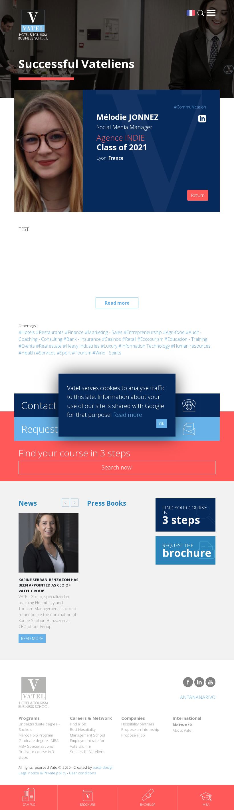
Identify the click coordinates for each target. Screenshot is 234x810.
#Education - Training (185, 339)
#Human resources (191, 346)
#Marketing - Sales (103, 332)
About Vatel (182, 730)
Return (198, 195)
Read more (117, 303)
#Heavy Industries (81, 346)
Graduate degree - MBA (38, 740)
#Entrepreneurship (143, 332)
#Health (27, 353)
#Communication (190, 107)
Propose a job (133, 735)
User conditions (82, 773)
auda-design (103, 767)
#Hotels (27, 332)
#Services (46, 353)
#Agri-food (174, 332)
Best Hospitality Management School (87, 732)
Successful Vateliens (87, 751)
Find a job (78, 724)
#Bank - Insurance (82, 339)
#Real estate (49, 346)
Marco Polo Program (36, 735)
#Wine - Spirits (106, 353)
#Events (27, 346)
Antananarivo (197, 697)
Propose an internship (140, 729)
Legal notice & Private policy (42, 773)
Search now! (117, 467)
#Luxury (109, 346)
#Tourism (81, 353)
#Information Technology (144, 346)
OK (161, 423)
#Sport (64, 353)
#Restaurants (50, 332)
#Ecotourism (150, 339)
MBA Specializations (36, 746)
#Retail (129, 339)
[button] (65, 502)
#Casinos (111, 339)
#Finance (74, 332)
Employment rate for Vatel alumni (87, 743)
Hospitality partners (137, 724)
